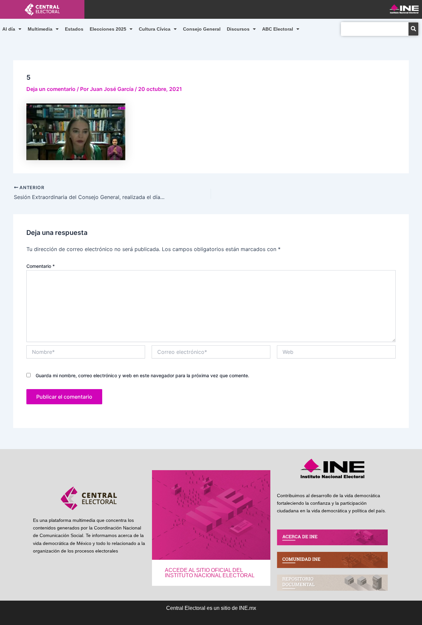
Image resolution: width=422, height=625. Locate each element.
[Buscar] (413, 29)
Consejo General (202, 29)
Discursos (238, 29)
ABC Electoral (277, 29)
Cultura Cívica (154, 29)
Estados (74, 29)
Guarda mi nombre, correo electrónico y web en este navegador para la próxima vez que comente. (142, 375)
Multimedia (40, 29)
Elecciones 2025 (108, 29)
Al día (8, 29)
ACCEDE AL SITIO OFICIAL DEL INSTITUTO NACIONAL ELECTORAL (210, 572)
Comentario (40, 266)
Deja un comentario (50, 89)
